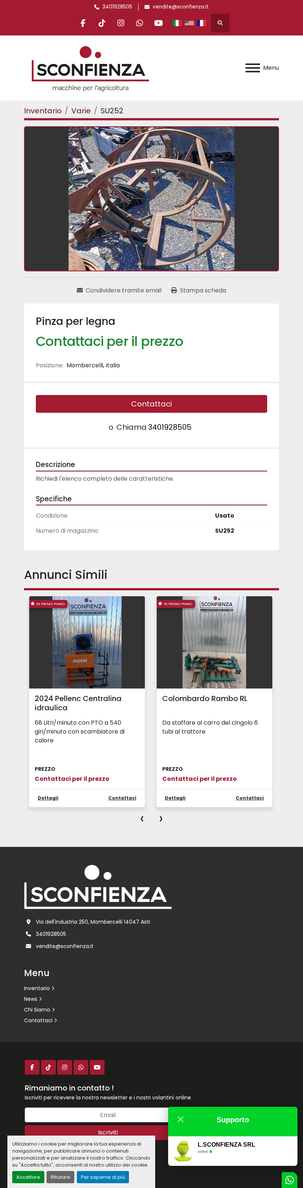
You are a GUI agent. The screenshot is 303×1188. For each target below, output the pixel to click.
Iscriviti (108, 1132)
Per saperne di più (103, 1177)
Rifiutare (60, 1177)
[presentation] (142, 818)
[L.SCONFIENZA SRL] (98, 886)
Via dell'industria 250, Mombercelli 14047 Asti (93, 922)
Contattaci (151, 404)
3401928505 (117, 6)
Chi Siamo (37, 1009)
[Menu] (252, 67)
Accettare (28, 1177)
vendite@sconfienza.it (181, 6)
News (30, 999)
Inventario (37, 988)
